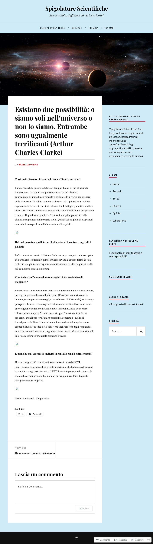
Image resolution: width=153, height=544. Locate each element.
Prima (116, 184)
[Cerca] (140, 331)
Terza (116, 198)
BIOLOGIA (77, 27)
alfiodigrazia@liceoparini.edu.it (126, 304)
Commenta (84, 508)
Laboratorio (119, 220)
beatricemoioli (28, 164)
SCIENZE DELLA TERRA (52, 27)
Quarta (117, 205)
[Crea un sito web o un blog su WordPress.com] (76, 538)
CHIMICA (93, 27)
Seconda (117, 191)
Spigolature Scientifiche (76, 8)
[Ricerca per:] (127, 331)
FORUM (109, 27)
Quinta (116, 213)
